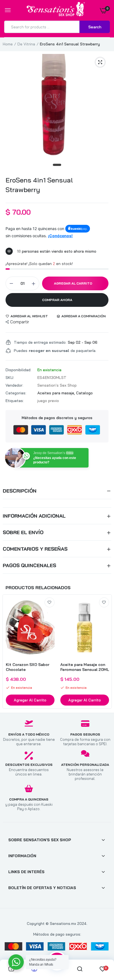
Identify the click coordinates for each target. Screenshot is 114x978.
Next (104, 652)
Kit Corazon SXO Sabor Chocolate (27, 667)
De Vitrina (26, 44)
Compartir (19, 321)
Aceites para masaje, (56, 392)
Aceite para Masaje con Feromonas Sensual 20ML (84, 667)
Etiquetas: (15, 400)
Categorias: (16, 392)
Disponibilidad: (18, 369)
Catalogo (84, 392)
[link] (50, 602)
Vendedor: (14, 385)
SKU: (10, 377)
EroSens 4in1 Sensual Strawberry (39, 185)
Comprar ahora (57, 300)
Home (8, 44)
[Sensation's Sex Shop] (56, 10)
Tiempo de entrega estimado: (40, 342)
